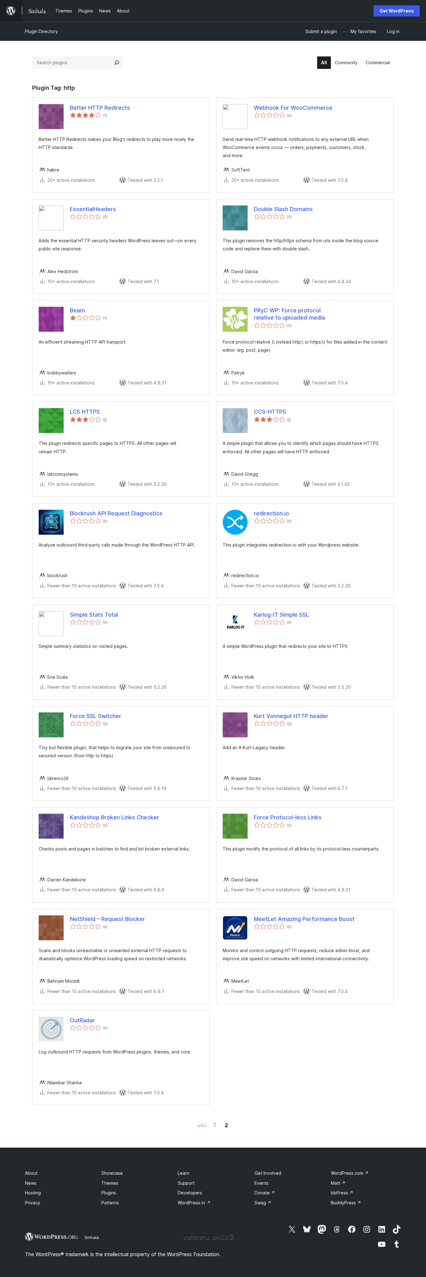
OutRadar (82, 1020)
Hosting (33, 1192)
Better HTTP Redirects (100, 107)
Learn (183, 1173)
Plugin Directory (41, 31)
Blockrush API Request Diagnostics (116, 513)
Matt (338, 1183)
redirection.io (271, 513)
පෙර (201, 1125)
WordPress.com (350, 1173)
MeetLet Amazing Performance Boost (304, 919)
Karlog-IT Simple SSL (281, 614)
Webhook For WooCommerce (293, 107)
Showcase (112, 1173)
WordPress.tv (194, 1202)
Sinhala (92, 1237)
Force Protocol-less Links (288, 817)
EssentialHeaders (93, 209)
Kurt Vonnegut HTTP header (291, 716)
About (31, 1173)
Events (261, 1183)
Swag (262, 1202)
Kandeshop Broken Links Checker (114, 817)
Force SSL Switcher (95, 716)
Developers (190, 1192)
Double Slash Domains (283, 209)
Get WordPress (397, 10)
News (30, 1183)
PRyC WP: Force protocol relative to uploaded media (289, 314)
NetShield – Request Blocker (107, 919)
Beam (77, 310)
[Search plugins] (116, 62)
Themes (109, 1183)
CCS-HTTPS (270, 411)
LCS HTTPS (85, 411)
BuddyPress (346, 1202)
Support (186, 1183)
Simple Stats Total (94, 614)
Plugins (108, 1192)
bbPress (342, 1192)
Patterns (110, 1202)
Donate (264, 1192)
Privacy (32, 1202)
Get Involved (267, 1173)
